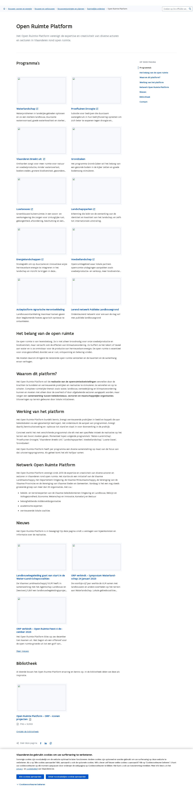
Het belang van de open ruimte (154, 72)
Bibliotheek (145, 97)
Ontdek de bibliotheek (27, 731)
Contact (143, 101)
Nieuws (143, 92)
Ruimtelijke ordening (96, 8)
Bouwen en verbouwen (45, 8)
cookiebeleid (32, 769)
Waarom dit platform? (150, 77)
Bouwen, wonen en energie (20, 8)
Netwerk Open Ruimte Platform (154, 87)
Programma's (145, 67)
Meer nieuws (22, 651)
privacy (19, 769)
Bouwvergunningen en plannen (71, 8)
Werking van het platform (152, 82)
